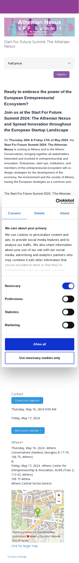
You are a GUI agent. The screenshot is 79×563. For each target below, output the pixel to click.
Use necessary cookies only (39, 358)
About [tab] (64, 213)
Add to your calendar (27, 430)
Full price (15, 63)
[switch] (68, 299)
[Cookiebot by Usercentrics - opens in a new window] (56, 201)
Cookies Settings (17, 556)
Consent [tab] (14, 213)
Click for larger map (24, 546)
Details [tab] (39, 213)
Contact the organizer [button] (27, 400)
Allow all (39, 344)
